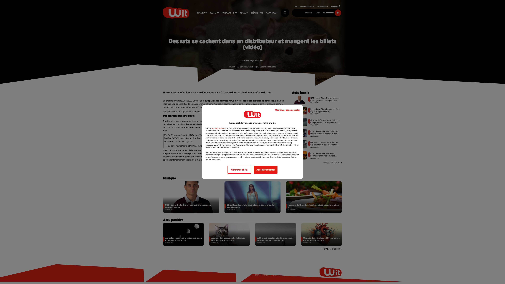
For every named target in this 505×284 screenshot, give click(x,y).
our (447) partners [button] (218, 128)
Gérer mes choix (239, 169)
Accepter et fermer (265, 169)
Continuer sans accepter (287, 109)
